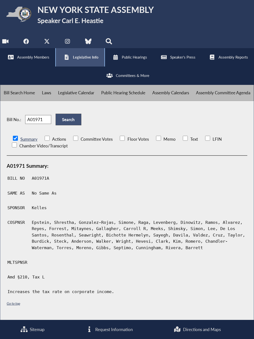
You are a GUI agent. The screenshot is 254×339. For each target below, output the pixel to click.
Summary (28, 139)
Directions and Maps (201, 329)
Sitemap (37, 329)
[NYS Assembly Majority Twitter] (47, 42)
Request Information (113, 329)
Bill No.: (14, 119)
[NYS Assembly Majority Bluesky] (88, 42)
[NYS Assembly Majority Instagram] (67, 42)
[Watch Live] (5, 42)
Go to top (13, 303)
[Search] (108, 42)
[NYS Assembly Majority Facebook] (26, 42)
